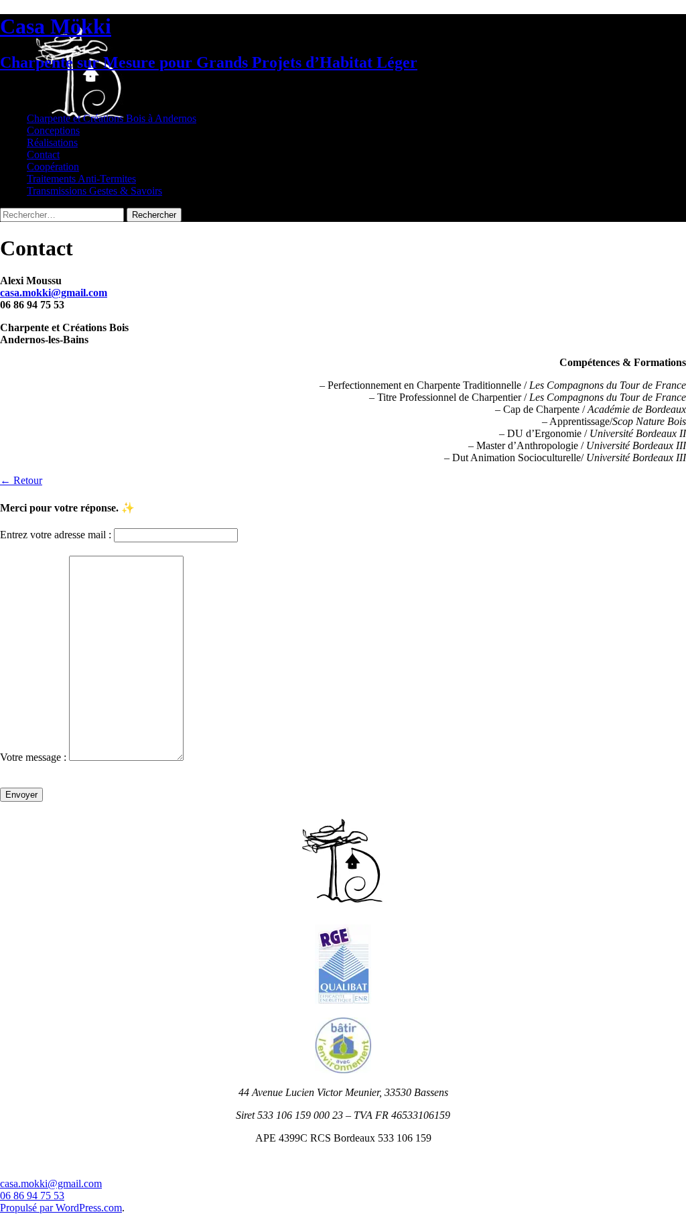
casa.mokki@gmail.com (51, 1183)
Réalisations (52, 142)
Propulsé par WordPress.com (61, 1207)
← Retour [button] (21, 480)
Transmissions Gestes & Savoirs (94, 190)
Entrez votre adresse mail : (55, 534)
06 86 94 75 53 (32, 1195)
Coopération (53, 166)
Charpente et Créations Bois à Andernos (111, 118)
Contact (43, 154)
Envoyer (21, 795)
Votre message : (33, 757)
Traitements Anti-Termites (81, 178)
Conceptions (53, 130)
